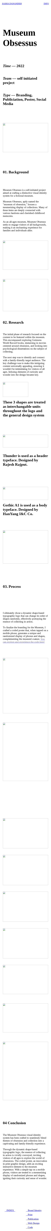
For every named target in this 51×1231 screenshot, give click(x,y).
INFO (46, 3)
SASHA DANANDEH (12, 3)
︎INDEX (10, 1210)
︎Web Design (32, 1223)
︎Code (29, 1227)
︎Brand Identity (34, 1210)
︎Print (29, 1214)
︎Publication (32, 1219)
